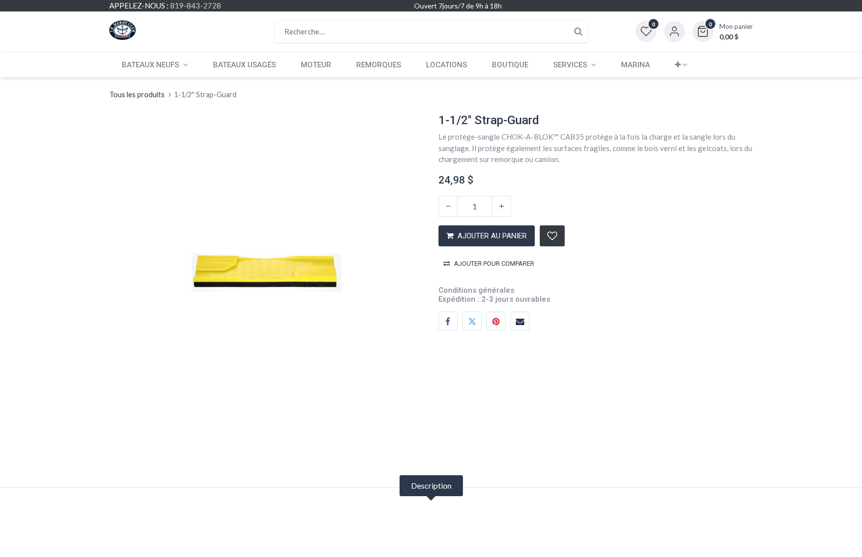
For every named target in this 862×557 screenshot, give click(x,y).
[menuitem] (244, 64)
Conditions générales (476, 290)
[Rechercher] (578, 31)
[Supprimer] (448, 206)
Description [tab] (431, 485)
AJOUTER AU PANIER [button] (492, 235)
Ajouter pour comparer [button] (494, 263)
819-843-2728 (195, 5)
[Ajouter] (501, 206)
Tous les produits (137, 94)
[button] (722, 31)
